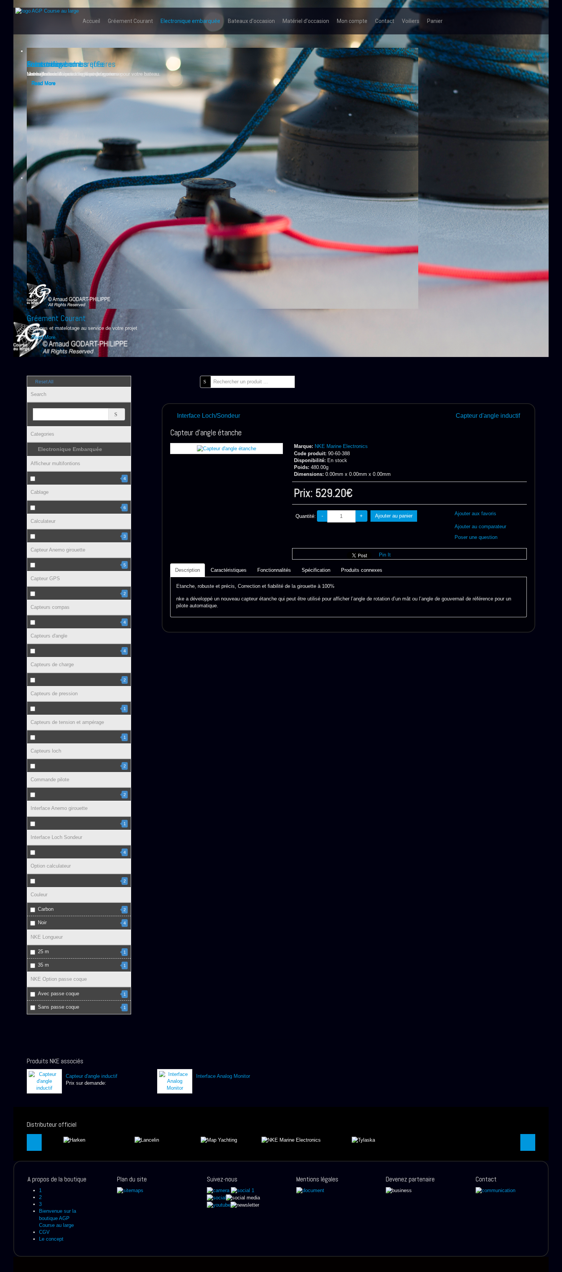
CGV (44, 1232)
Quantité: (306, 516)
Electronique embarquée (190, 21)
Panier (435, 21)
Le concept (51, 1239)
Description (187, 570)
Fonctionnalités (274, 570)
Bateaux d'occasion (251, 21)
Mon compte (352, 21)
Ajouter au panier (394, 516)
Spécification (316, 570)
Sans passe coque (82, 1007)
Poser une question (476, 537)
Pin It (385, 555)
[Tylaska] (363, 1139)
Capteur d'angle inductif (488, 415)
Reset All (44, 382)
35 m (82, 965)
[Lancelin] (147, 1139)
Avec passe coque (82, 993)
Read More (43, 337)
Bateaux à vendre (54, 63)
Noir (82, 922)
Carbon (82, 909)
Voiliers (410, 21)
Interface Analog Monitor (223, 1076)
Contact (384, 21)
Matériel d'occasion (306, 21)
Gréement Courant (130, 21)
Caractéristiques (229, 570)
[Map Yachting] (219, 1139)
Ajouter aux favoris (475, 513)
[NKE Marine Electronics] (291, 1139)
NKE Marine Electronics (341, 446)
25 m (82, 951)
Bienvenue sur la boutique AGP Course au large (57, 1218)
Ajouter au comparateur (480, 526)
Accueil (91, 21)
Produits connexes (361, 570)
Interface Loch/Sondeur (208, 415)
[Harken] (74, 1139)
